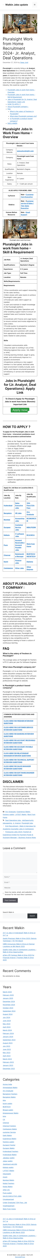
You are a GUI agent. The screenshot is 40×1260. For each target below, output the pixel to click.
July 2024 (6, 1017)
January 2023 (8, 1065)
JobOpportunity (27, 820)
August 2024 (7, 1014)
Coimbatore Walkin (10, 1129)
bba (4, 1100)
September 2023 (9, 1040)
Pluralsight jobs (27, 823)
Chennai (6, 1123)
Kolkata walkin (8, 1167)
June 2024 (7, 1021)
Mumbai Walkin (8, 1180)
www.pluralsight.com (25, 151)
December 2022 (9, 1069)
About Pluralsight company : (18, 107)
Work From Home (9, 1209)
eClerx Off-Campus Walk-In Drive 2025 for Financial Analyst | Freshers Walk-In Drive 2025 (18, 957)
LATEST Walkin (20, 814)
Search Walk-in (8, 912)
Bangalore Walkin (9, 1097)
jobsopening (7, 823)
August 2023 (7, 1043)
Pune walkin (7, 1193)
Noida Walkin (8, 1187)
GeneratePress (20, 1257)
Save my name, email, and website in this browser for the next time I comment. (20, 893)
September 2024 (9, 1011)
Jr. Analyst (17, 823)
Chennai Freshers (9, 1126)
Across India (7, 1084)
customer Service (9, 1132)
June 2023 (7, 1049)
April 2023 (7, 1056)
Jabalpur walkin (9, 1158)
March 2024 (7, 1030)
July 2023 (6, 1046)
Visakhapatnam (8, 1206)
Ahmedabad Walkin (10, 1088)
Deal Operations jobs (13, 820)
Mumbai (7, 520)
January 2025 (8, 998)
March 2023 (7, 1059)
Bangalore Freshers (10, 1094)
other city (6, 1190)
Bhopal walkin (8, 1110)
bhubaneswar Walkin (10, 1113)
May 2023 (6, 1053)
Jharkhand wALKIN (10, 1164)
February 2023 (8, 1062)
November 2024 (9, 1005)
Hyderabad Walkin (10, 1155)
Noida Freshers (8, 1183)
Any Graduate (10, 812)
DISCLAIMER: (12, 123)
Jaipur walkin (8, 1161)
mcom (5, 1177)
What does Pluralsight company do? (23, 116)
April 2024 (7, 1027)
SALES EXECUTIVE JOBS (12, 1196)
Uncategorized (8, 1199)
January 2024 (8, 1037)
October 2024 (8, 1008)
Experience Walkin (23, 812)
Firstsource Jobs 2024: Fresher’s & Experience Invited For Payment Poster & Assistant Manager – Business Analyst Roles (19, 834)
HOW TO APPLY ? (14, 104)
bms (4, 1116)
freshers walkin (8, 814)
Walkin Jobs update (16, 4)
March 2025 (7, 992)
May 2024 (6, 1024)
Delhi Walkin (7, 1135)
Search (32, 916)
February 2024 (8, 1033)
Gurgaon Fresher (9, 1145)
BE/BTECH (7, 1107)
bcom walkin (7, 1103)
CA (4, 1119)
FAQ (9, 109)
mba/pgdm (7, 1174)
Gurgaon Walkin (9, 1148)
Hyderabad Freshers (10, 1151)
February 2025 (8, 995)
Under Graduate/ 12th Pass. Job (15, 1203)
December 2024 (9, 1001)
